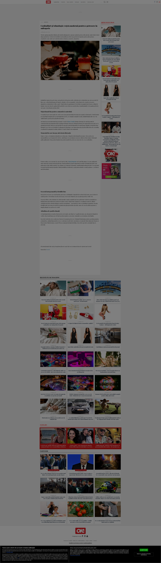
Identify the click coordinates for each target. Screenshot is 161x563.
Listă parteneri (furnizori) (75, 555)
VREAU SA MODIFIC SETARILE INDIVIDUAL (144, 554)
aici (18, 557)
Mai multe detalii (9, 552)
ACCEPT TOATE (143, 550)
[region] (80, 554)
